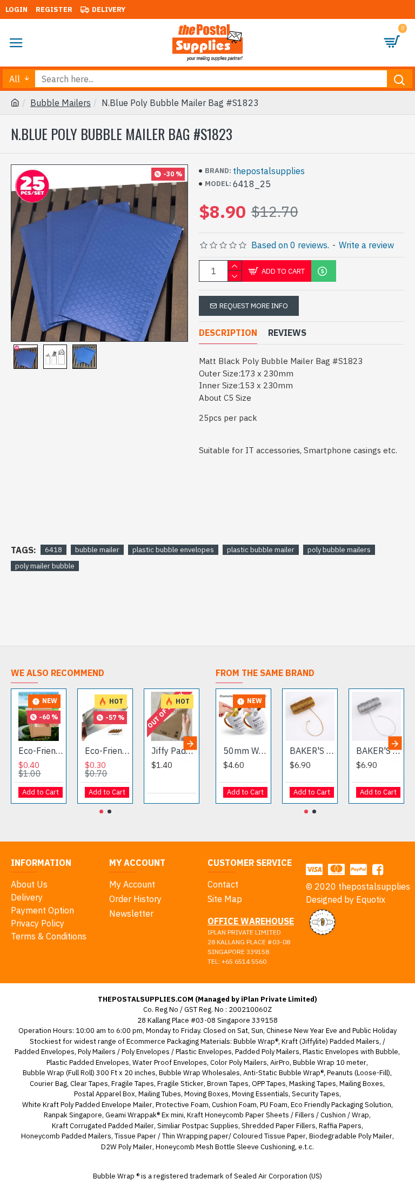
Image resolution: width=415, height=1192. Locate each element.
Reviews (287, 332)
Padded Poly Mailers (267, 1051)
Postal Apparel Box (104, 1093)
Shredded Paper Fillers (279, 1125)
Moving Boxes (206, 1093)
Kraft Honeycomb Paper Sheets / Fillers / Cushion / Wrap (278, 1115)
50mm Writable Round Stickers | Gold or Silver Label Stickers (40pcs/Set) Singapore (245, 750)
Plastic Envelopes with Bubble (350, 1051)
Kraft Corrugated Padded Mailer (103, 1125)
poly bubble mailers (339, 549)
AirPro (280, 1062)
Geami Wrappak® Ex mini (144, 1115)
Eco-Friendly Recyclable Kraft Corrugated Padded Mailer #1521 (107, 750)
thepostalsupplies (269, 170)
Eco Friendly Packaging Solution (341, 1104)
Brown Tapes (228, 1083)
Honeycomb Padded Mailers (66, 1136)
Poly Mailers (97, 1051)
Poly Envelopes (146, 1051)
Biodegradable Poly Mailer (350, 1136)
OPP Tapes (269, 1083)
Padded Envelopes (45, 1051)
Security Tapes (315, 1093)
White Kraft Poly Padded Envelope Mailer (87, 1104)
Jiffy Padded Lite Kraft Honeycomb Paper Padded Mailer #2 (173, 750)
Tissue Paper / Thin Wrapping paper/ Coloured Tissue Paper (210, 1136)
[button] (20, 743)
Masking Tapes (312, 1083)
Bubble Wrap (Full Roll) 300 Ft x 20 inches (89, 1072)
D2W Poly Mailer (126, 1146)
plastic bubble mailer (260, 549)
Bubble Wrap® (255, 1041)
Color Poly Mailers (238, 1062)
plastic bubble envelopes (173, 549)
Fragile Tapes (132, 1083)
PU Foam (273, 1104)
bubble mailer (97, 549)
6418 (53, 549)
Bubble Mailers (60, 102)
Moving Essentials (260, 1093)
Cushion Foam (234, 1104)
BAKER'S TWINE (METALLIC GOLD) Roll (312, 750)
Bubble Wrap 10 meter (329, 1062)
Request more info (253, 305)
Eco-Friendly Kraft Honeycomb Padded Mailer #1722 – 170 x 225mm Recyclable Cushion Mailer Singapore (40, 750)
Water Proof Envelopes (169, 1062)
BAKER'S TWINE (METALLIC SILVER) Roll (378, 750)
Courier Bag (48, 1083)
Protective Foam (182, 1104)
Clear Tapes (89, 1083)
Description (228, 332)
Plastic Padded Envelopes (87, 1062)
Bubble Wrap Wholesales (199, 1072)
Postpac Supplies (210, 1125)
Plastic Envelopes (204, 1051)
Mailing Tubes (159, 1093)
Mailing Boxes (361, 1083)
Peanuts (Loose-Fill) (358, 1072)
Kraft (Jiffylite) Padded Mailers (330, 1041)
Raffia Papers (340, 1125)
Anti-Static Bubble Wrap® (283, 1072)
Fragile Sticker (180, 1083)
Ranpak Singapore (73, 1115)
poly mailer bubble (45, 566)
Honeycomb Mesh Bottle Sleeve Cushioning (225, 1146)
